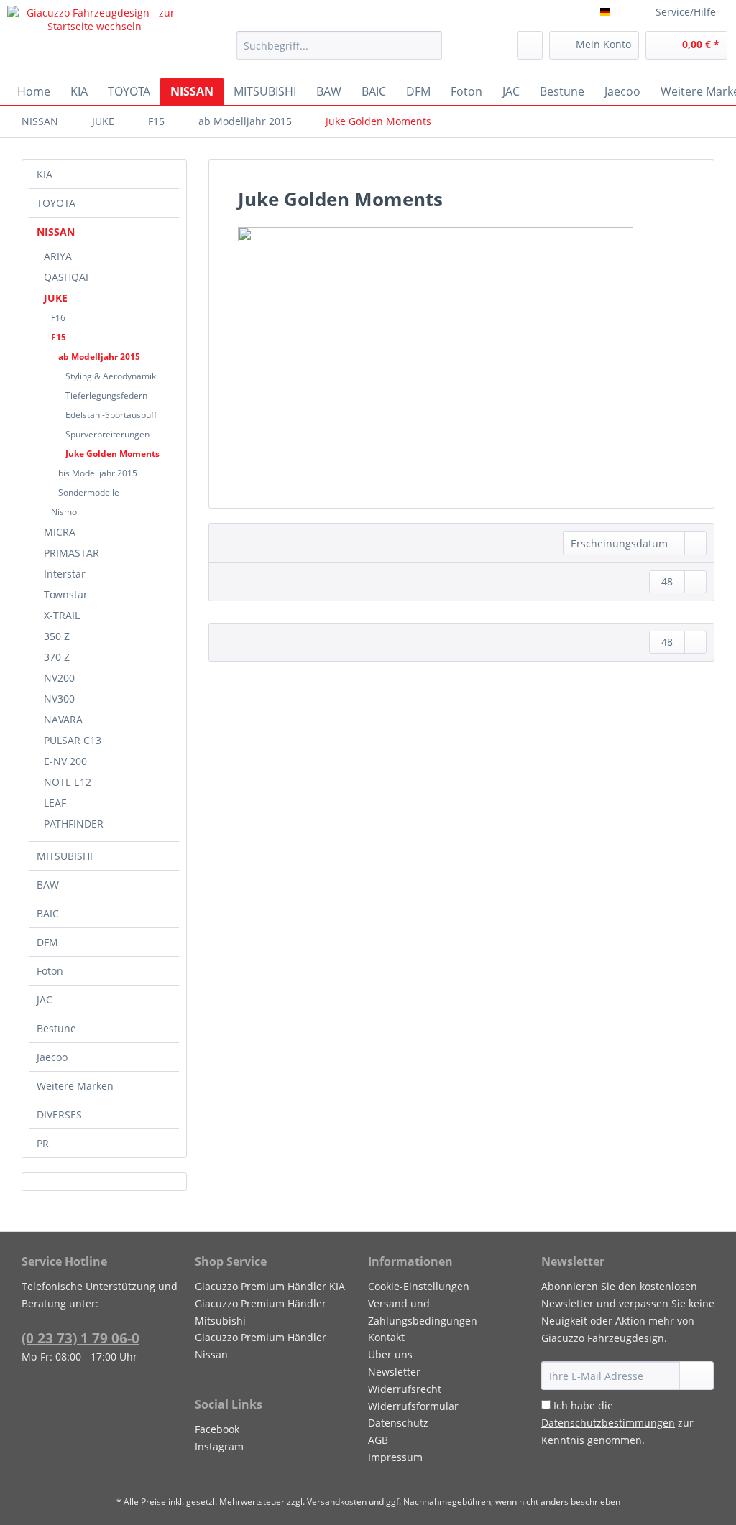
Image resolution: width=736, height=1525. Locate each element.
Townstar (66, 594)
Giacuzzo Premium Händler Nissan (260, 1345)
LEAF (55, 803)
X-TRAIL (62, 615)
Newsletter (394, 1371)
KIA (44, 174)
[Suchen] (428, 45)
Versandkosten (337, 1502)
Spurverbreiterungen (107, 434)
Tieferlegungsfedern (106, 395)
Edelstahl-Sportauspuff (111, 415)
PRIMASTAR (71, 553)
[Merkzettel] (530, 45)
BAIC (48, 913)
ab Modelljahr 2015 (99, 357)
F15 (58, 337)
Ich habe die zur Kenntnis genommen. (617, 1423)
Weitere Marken (75, 1086)
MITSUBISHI (65, 856)
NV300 (59, 698)
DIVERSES (59, 1114)
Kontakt (386, 1337)
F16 (58, 318)
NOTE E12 (67, 782)
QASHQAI (66, 277)
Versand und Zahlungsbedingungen (422, 1312)
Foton (50, 971)
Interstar (65, 573)
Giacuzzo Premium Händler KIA (270, 1286)
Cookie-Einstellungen (418, 1286)
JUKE (56, 298)
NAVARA (63, 719)
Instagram (219, 1446)
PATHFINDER (74, 823)
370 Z (57, 657)
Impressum (395, 1457)
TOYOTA (56, 203)
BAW (48, 884)
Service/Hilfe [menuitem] (686, 12)
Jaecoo (52, 1057)
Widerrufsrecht (404, 1389)
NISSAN (56, 231)
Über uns (390, 1354)
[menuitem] (339, 52)
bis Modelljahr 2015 (97, 473)
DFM (47, 942)
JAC (44, 999)
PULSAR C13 (72, 740)
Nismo (64, 512)
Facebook (217, 1429)
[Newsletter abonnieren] (696, 1375)
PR (43, 1143)
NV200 (59, 678)
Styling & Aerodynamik (110, 376)
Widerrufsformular (413, 1406)
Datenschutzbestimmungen (608, 1422)
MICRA (59, 532)
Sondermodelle (88, 492)
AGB (378, 1440)
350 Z (57, 636)
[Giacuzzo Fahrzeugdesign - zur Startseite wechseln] (95, 38)
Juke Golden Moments (112, 454)
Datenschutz (398, 1422)
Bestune (56, 1028)
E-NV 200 (65, 761)
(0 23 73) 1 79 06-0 (80, 1338)
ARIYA (58, 256)
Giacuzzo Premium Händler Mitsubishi (260, 1312)
